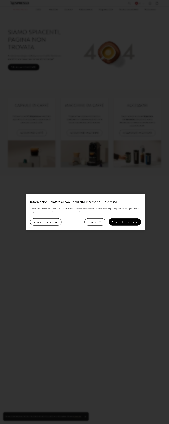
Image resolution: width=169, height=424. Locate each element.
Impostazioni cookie (45, 221)
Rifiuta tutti (95, 221)
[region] (85, 212)
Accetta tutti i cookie (125, 221)
